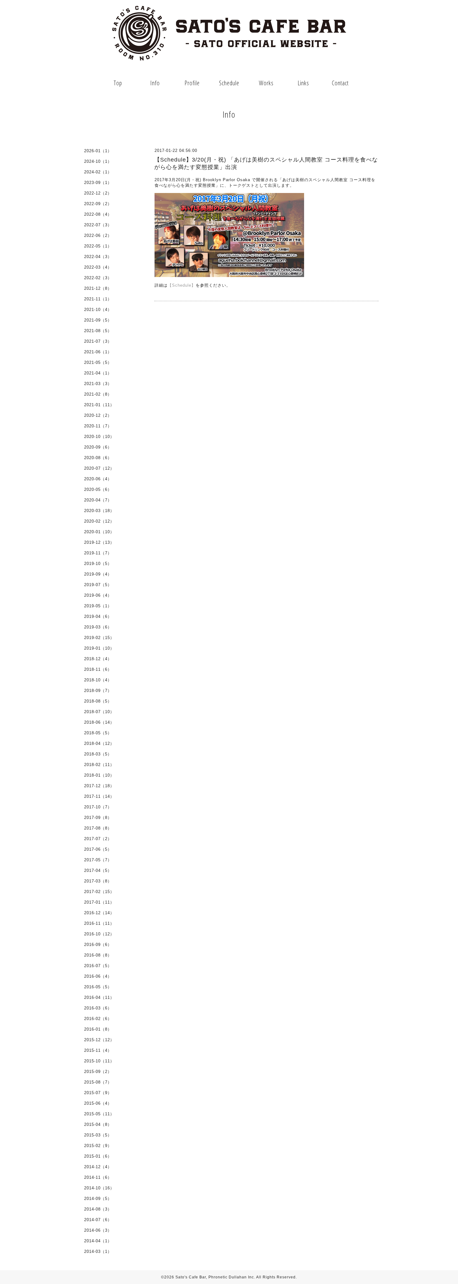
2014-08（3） (98, 1209)
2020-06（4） (98, 479)
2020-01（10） (99, 531)
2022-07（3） (98, 225)
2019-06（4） (98, 595)
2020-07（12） (99, 468)
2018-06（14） (99, 722)
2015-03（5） (98, 1135)
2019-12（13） (99, 542)
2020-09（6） (98, 447)
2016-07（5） (98, 965)
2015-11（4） (98, 1050)
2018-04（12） (99, 743)
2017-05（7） (98, 860)
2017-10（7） (98, 807)
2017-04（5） (98, 870)
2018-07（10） (99, 711)
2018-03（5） (98, 754)
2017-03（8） (98, 881)
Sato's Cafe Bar (190, 1277)
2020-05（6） (98, 489)
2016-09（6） (98, 944)
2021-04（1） (98, 373)
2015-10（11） (99, 1061)
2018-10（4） (98, 680)
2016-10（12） (99, 934)
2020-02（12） (99, 521)
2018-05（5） (98, 733)
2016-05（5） (98, 987)
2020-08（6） (98, 457)
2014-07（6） (98, 1219)
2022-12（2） (98, 193)
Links (303, 83)
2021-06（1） (98, 352)
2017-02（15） (99, 891)
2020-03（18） (99, 510)
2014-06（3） (98, 1230)
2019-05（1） (98, 606)
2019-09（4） (98, 574)
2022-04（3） (98, 256)
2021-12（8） (98, 288)
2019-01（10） (99, 648)
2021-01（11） (99, 404)
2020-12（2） (98, 415)
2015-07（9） (98, 1092)
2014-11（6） (98, 1177)
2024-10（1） (98, 161)
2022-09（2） (98, 203)
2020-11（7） (98, 426)
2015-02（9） (98, 1145)
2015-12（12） (99, 1039)
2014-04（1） (98, 1241)
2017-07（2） (98, 838)
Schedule (229, 83)
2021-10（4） (98, 309)
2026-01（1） (98, 150)
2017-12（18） (99, 785)
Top (118, 83)
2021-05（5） (98, 362)
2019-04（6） (98, 616)
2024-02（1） (98, 172)
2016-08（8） (98, 955)
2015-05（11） (99, 1114)
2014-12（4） (98, 1166)
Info (155, 83)
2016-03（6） (98, 1008)
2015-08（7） (98, 1082)
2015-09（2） (98, 1071)
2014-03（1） (98, 1251)
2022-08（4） (98, 214)
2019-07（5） (98, 584)
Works (266, 83)
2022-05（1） (98, 246)
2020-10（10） (99, 436)
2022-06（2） (98, 235)
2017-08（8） (98, 828)
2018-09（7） (98, 690)
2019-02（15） (99, 637)
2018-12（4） (98, 658)
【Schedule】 (182, 285)
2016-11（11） (99, 923)
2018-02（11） (99, 764)
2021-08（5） (98, 330)
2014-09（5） (98, 1198)
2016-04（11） (99, 997)
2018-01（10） (99, 775)
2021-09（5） (98, 320)
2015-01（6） (98, 1156)
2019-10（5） (98, 563)
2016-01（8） (98, 1029)
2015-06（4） (98, 1103)
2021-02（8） (98, 394)
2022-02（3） (98, 277)
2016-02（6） (98, 1018)
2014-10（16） (99, 1188)
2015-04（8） (98, 1124)
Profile (192, 83)
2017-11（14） (99, 796)
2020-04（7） (98, 500)
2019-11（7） (98, 553)
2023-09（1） (98, 182)
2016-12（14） (99, 912)
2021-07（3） (98, 341)
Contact (340, 83)
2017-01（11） (99, 902)
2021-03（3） (98, 383)
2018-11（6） (98, 669)
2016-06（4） (98, 976)
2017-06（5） (98, 849)
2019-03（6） (98, 627)
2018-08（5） (98, 701)
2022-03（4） (98, 267)
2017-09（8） (98, 817)
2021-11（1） (98, 299)
